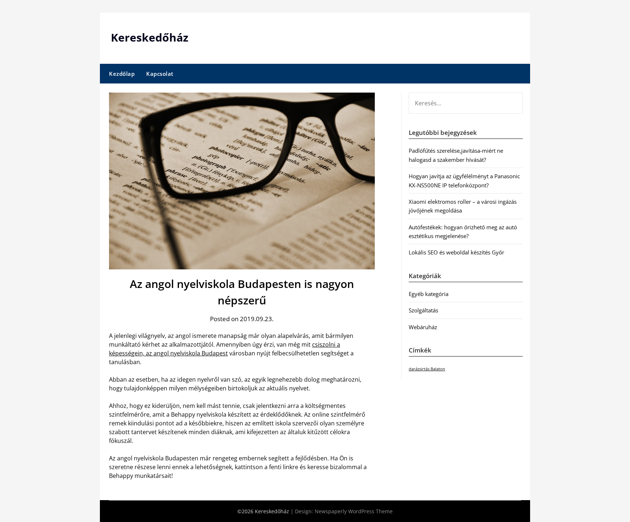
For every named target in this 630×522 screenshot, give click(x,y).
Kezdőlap (122, 73)
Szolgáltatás (423, 310)
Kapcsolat (160, 73)
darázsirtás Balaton (427, 368)
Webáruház (423, 327)
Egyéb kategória (428, 293)
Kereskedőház (149, 37)
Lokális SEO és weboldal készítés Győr (456, 252)
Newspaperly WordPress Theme (354, 511)
